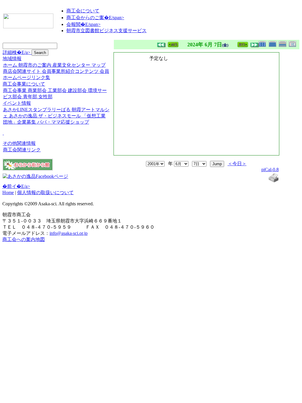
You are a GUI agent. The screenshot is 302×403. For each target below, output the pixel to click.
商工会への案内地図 (23, 239)
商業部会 (37, 90)
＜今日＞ (237, 163)
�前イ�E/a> (16, 186)
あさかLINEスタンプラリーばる (36, 109)
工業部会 (57, 90)
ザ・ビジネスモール (59, 115)
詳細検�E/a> (17, 52)
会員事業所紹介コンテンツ (70, 71)
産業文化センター (71, 65)
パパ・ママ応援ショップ (63, 121)
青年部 (30, 96)
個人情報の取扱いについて (45, 192)
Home (8, 192)
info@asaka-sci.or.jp (69, 233)
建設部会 (77, 90)
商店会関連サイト (22, 71)
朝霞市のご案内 (34, 65)
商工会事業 (15, 90)
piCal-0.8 (270, 169)
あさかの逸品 (23, 115)
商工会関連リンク (22, 149)
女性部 (45, 96)
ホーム (10, 65)
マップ (98, 65)
